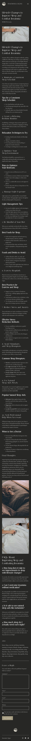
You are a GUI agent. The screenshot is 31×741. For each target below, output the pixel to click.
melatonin (25, 647)
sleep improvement (12, 654)
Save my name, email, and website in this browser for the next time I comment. (16, 713)
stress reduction (9, 656)
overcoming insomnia (18, 649)
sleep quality (21, 654)
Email (4, 698)
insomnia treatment (7, 647)
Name (4, 690)
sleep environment (13, 652)
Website (4, 705)
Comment (5, 674)
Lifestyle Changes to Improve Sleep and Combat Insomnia (12, 15)
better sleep (5, 645)
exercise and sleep (14, 645)
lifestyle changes (17, 647)
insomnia (21, 645)
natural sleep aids (6, 649)
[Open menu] (28, 4)
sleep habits (21, 652)
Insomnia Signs (15, 4)
